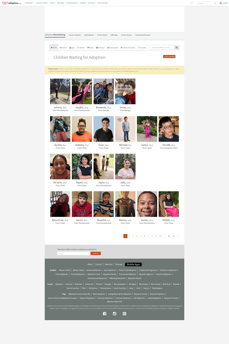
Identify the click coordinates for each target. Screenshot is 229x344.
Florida (99, 284)
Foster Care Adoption (127, 270)
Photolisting (102, 3)
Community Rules (111, 308)
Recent (64, 48)
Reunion (61, 3)
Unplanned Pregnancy (148, 270)
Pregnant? (29, 3)
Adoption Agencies (114, 301)
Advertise (108, 264)
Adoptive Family (109, 274)
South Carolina (120, 288)
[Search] (215, 3)
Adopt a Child (64, 270)
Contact (98, 264)
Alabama (59, 284)
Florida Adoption (78, 274)
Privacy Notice (97, 308)
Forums (83, 3)
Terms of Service (85, 308)
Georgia (108, 284)
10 (160, 236)
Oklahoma (93, 288)
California (89, 284)
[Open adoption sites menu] (192, 3)
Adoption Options (157, 294)
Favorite (143, 48)
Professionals (72, 3)
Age (72, 48)
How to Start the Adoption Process (62, 298)
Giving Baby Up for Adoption (119, 294)
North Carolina (73, 288)
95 (169, 236)
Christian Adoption (163, 274)
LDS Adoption (139, 298)
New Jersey (155, 284)
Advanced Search (128, 48)
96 (173, 236)
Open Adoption (110, 270)
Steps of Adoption (87, 298)
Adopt (52, 3)
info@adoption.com (131, 71)
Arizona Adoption (93, 270)
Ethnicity (101, 48)
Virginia (146, 288)
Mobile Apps (133, 264)
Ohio (84, 288)
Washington (157, 288)
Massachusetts (120, 284)
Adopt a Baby (78, 270)
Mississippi (143, 284)
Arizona (69, 284)
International (113, 48)
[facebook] (105, 313)
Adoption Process (171, 298)
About (89, 264)
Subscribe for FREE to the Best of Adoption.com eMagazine (77, 249)
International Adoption (97, 278)
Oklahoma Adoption (168, 270)
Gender (81, 48)
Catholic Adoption (123, 298)
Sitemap (118, 264)
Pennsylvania (105, 288)
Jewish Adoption (154, 298)
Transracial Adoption (127, 274)
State (91, 48)
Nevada (176, 284)
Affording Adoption (117, 278)
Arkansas (78, 284)
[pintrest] (124, 313)
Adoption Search (134, 278)
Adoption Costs (94, 274)
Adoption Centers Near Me (79, 294)
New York (166, 284)
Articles (91, 3)
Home (54, 48)
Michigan (132, 284)
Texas (131, 288)
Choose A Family (42, 3)
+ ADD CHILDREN (169, 56)
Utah (138, 288)
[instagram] (115, 313)
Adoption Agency (146, 274)
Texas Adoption (61, 274)
